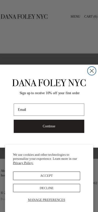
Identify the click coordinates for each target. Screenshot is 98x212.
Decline (47, 188)
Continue (49, 126)
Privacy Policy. (23, 163)
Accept (46, 176)
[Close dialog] (91, 71)
